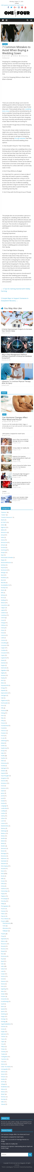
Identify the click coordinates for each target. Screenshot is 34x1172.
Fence (2, 705)
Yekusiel (3, 1104)
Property (3, 933)
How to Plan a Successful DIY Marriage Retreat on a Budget (21, 440)
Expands (3, 690)
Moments (3, 848)
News (4, 414)
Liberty (3, 816)
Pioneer (3, 908)
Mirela (2, 843)
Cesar (2, 620)
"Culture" (3, 515)
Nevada (3, 868)
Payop (2, 893)
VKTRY (3, 1081)
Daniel (2, 660)
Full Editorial (15, 56)
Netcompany (4, 866)
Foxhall (3, 728)
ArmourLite (4, 542)
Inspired (3, 773)
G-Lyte (3, 738)
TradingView (4, 1056)
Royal (2, 959)
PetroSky (3, 901)
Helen (2, 760)
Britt (2, 592)
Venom (3, 1074)
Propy (2, 936)
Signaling (3, 989)
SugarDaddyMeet (5, 1024)
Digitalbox (3, 670)
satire (2, 966)
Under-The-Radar (5, 1066)
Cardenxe (3, 612)
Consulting (4, 643)
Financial (3, 710)
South (2, 1004)
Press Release (4, 918)
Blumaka (3, 582)
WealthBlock (4, 1086)
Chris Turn (15, 421)
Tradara (3, 1054)
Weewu (3, 1091)
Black (2, 575)
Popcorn (3, 916)
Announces (4, 532)
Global (2, 743)
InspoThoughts (5, 775)
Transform (4, 1059)
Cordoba (3, 650)
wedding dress (24, 56)
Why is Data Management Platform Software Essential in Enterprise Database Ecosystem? (17, 356)
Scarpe (3, 974)
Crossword (4, 653)
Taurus (3, 1039)
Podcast (3, 911)
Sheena (3, 984)
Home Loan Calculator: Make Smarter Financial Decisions (20, 498)
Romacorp (4, 956)
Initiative (3, 770)
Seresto (3, 976)
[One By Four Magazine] (3, 20)
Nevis (2, 871)
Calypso (3, 607)
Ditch (2, 680)
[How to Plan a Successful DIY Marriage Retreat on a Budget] (6, 438)
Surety (2, 1029)
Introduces (4, 783)
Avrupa (3, 552)
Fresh (2, 735)
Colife (2, 638)
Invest (2, 785)
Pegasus (3, 896)
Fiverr (2, 715)
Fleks (2, 718)
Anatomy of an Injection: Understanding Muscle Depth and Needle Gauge (21, 458)
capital (2, 610)
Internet (3, 780)
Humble (3, 765)
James (2, 793)
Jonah (2, 796)
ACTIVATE (3, 522)
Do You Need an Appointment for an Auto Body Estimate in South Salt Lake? (22, 484)
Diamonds (4, 668)
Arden (2, 537)
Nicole (2, 876)
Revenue (3, 949)
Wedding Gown (5, 58)
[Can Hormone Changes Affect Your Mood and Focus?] (17, 396)
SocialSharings (5, 1001)
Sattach (3, 969)
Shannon (3, 981)
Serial (2, 979)
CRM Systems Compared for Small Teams (13, 433)
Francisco (3, 730)
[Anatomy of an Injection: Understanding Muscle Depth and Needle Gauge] (6, 455)
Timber (3, 1049)
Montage (3, 853)
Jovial (2, 798)
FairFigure (3, 695)
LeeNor (3, 813)
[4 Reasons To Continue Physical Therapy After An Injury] (17, 364)
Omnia (3, 886)
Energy (3, 688)
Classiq (3, 627)
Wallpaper (5, 931)
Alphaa (3, 530)
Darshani (3, 663)
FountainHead (4, 725)
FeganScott (4, 700)
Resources (4, 943)
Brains (2, 590)
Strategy (3, 1021)
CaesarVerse (4, 605)
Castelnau (3, 615)
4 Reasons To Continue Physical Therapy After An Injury (16, 382)
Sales (2, 964)
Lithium (3, 818)
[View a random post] (31, 20)
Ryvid (2, 961)
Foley (2, 720)
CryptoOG (3, 658)
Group (2, 750)
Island (2, 791)
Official (3, 883)
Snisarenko (4, 999)
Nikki (2, 878)
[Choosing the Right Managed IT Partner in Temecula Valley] (6, 473)
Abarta (3, 520)
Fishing (3, 713)
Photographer (4, 906)
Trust (2, 1061)
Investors (3, 788)
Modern (3, 846)
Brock (2, 597)
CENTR (3, 617)
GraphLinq (3, 748)
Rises (2, 954)
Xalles (2, 1102)
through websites (19, 138)
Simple (3, 994)
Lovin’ (2, 821)
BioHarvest (4, 570)
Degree (3, 665)
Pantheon (3, 888)
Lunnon (3, 823)
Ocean (2, 881)
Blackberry (4, 577)
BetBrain (3, 565)
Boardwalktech (5, 585)
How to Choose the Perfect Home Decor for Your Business (22, 466)
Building (3, 600)
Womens (3, 1096)
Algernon (3, 527)
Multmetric (4, 858)
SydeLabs (3, 1034)
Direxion (3, 675)
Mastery (3, 828)
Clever (2, 630)
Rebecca (3, 941)
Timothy (3, 1051)
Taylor (2, 1041)
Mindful (3, 838)
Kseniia (3, 803)
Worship (3, 1099)
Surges (3, 1031)
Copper (3, 648)
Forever (3, 723)
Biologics (3, 572)
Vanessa (3, 1071)
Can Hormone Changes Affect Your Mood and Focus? (15, 5)
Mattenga (3, 831)
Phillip (2, 903)
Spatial (3, 1009)
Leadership (4, 808)
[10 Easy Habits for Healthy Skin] (6, 447)
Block (2, 580)
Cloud (2, 632)
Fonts (4, 926)
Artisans (3, 545)
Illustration (5, 928)
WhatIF (3, 1094)
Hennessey (4, 763)
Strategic (3, 1019)
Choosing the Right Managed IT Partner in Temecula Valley (21, 474)
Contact (4, 491)
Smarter (3, 996)
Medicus (3, 833)
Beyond (3, 567)
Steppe (3, 1016)
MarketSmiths (4, 826)
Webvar (3, 1089)
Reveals (3, 946)
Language (3, 806)
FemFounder (4, 703)
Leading (3, 811)
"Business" (4, 512)
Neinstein (3, 863)
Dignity (3, 673)
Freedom (3, 733)
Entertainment (6, 923)
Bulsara (3, 602)
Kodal (2, 801)
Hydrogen (3, 768)
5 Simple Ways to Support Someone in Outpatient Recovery (14, 299)
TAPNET (3, 1036)
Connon (3, 640)
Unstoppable (4, 1069)
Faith (2, 698)
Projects (5, 44)
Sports (2, 1011)
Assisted (3, 547)
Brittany (3, 595)
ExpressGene (4, 693)
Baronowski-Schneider (7, 557)
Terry (2, 1044)
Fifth (2, 708)
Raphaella (3, 938)
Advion (3, 525)
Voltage (3, 1084)
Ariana (2, 540)
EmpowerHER (4, 685)
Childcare (3, 625)
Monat (3, 851)
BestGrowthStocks (6, 562)
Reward (3, 951)
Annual (3, 535)
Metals (3, 836)
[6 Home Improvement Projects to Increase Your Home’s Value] (17, 312)
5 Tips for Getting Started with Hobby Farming (15, 290)
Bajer (2, 555)
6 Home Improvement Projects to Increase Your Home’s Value (17, 330)
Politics (3, 913)
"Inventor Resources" (6, 517)
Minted (3, 841)
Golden (3, 745)
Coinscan (3, 635)
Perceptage (4, 898)
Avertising (3, 550)
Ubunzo (3, 1064)
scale (2, 971)
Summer (3, 1026)
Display (3, 678)
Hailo (2, 753)
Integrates (3, 778)
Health (2, 755)
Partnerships (4, 891)
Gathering (3, 740)
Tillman (3, 1046)
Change (3, 622)
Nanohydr (3, 861)
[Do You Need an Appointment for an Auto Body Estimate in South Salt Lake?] (6, 481)
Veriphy (3, 1079)
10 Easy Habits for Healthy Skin (21, 448)
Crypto (3, 655)
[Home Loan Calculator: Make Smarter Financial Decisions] (6, 496)
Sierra (2, 986)
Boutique (3, 587)
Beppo (3, 560)
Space (2, 1006)
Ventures (3, 1076)
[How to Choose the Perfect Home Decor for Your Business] (6, 464)
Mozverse (3, 856)
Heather (3, 758)
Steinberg (3, 1014)
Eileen (2, 683)
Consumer (4, 645)
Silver (2, 991)
